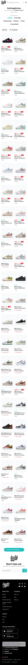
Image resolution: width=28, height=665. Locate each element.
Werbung (16, 599)
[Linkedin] (25, 586)
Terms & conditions (6, 662)
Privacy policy (14, 662)
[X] (25, 583)
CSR (3, 622)
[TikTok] (22, 586)
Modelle (4, 597)
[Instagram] (19, 583)
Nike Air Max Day (6, 599)
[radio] (10, 18)
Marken (4, 594)
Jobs (15, 597)
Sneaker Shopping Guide (6, 603)
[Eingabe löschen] (23, 2)
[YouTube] (19, 586)
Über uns (16, 594)
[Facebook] (22, 583)
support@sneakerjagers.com (11, 647)
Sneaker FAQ (5, 609)
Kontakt (4, 616)
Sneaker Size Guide (7, 606)
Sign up (25, 570)
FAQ (3, 619)
